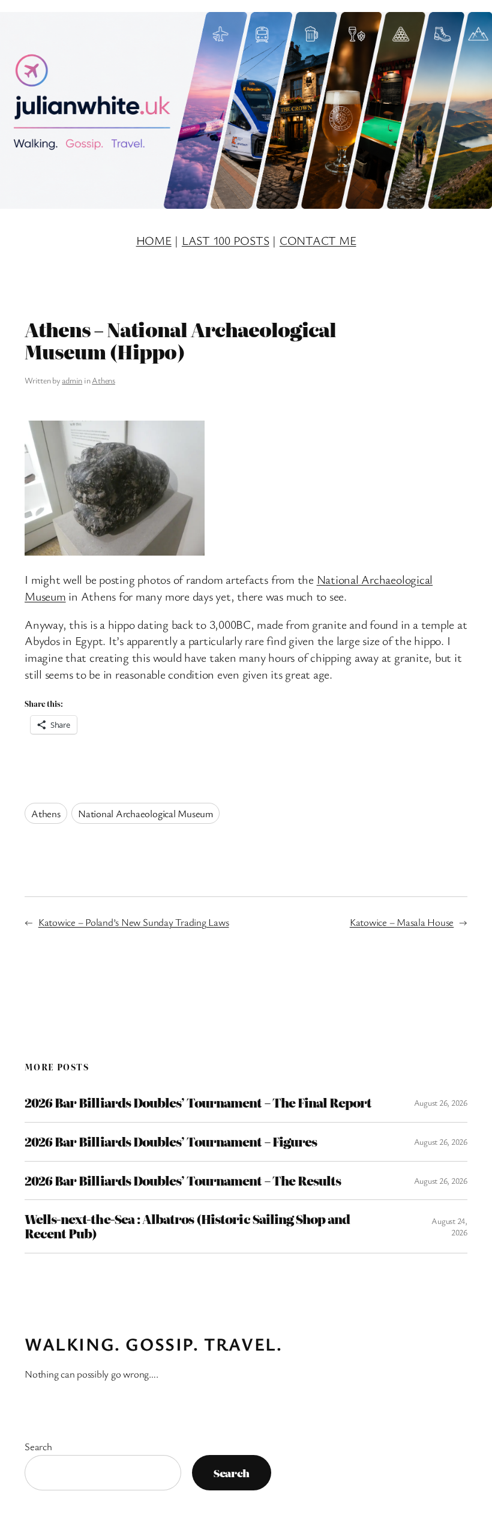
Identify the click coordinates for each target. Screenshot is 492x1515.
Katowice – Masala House (402, 922)
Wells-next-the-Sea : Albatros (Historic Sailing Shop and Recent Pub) (187, 1226)
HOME (154, 240)
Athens (103, 380)
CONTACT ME (318, 240)
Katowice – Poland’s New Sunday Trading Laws (133, 922)
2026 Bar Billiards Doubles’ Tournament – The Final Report (198, 1103)
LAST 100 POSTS (225, 240)
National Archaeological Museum (145, 813)
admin (72, 380)
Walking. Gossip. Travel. (153, 1344)
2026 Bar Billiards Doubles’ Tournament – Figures (171, 1142)
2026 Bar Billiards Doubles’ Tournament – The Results (183, 1181)
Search (38, 1446)
